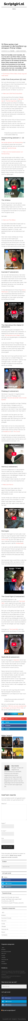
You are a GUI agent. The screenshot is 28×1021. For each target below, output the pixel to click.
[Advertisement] (14, 26)
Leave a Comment (21, 51)
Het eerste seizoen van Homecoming (12, 142)
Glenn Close (4, 539)
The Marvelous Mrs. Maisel (12, 335)
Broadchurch (7, 431)
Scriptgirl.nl (14, 4)
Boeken (3, 915)
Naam (3, 823)
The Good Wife (13, 629)
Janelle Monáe (12, 148)
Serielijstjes (4, 935)
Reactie (4, 803)
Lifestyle (3, 926)
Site (2, 838)
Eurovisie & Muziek (6, 918)
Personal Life (4, 929)
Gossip (3, 923)
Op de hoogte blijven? (9, 1010)
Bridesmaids (19, 543)
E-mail (3, 831)
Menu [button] (14, 9)
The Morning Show (11, 101)
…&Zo (2, 912)
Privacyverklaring (22, 1019)
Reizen (3, 932)
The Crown (16, 431)
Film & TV (3, 921)
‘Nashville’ (16, 660)
